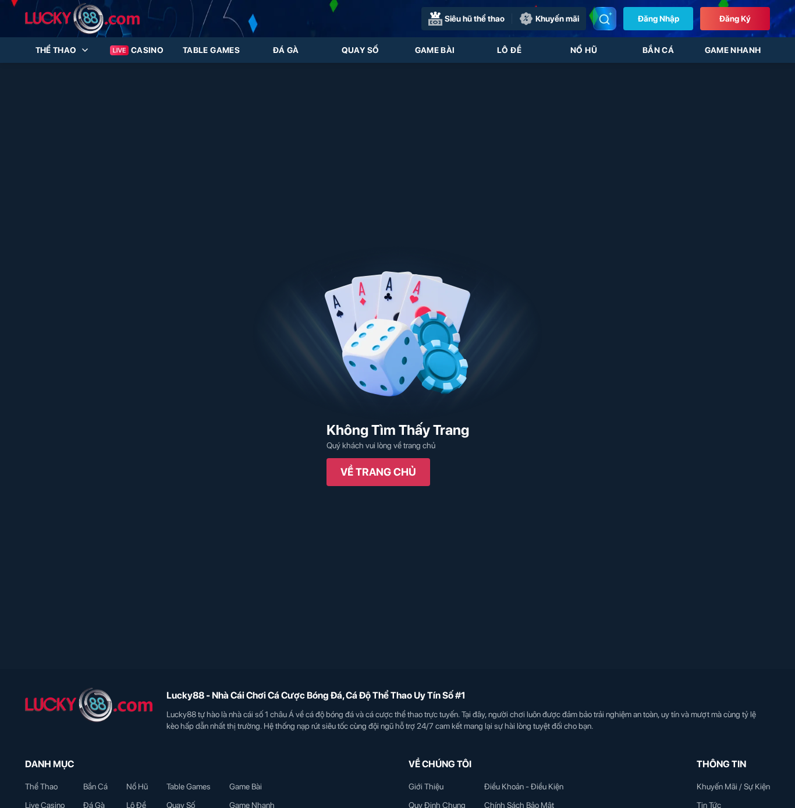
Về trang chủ (378, 472)
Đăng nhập (658, 18)
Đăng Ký (735, 18)
